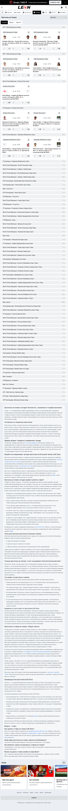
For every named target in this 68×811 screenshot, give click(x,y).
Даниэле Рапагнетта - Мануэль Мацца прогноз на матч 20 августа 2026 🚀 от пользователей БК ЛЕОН (15, 123)
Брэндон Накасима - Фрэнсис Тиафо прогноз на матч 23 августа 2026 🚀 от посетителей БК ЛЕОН (46, 43)
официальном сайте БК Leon (38, 731)
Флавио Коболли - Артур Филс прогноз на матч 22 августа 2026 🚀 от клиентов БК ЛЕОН (16, 43)
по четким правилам (31, 443)
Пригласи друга (8, 780)
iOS (13, 737)
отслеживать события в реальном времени (37, 651)
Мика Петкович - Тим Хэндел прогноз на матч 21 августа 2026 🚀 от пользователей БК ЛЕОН (46, 150)
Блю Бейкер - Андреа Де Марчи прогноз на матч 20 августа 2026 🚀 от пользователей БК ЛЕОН (15, 97)
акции (35, 716)
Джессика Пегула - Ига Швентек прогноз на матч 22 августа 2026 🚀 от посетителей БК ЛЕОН (16, 69)
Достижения (34, 780)
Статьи (36, 792)
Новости (19, 792)
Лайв (53, 475)
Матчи (41, 792)
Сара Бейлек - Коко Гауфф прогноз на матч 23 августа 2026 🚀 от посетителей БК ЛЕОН (47, 69)
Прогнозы (26, 792)
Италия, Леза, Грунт (9, 86)
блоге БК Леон (39, 527)
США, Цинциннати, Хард (10, 32)
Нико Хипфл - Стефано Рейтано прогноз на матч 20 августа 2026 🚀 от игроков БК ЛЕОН (46, 123)
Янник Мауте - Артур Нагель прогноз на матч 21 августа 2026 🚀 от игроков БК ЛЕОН (15, 150)
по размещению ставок (33, 733)
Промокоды (48, 792)
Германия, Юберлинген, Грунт (11, 139)
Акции (31, 792)
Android (6, 737)
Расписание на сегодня (26, 466)
